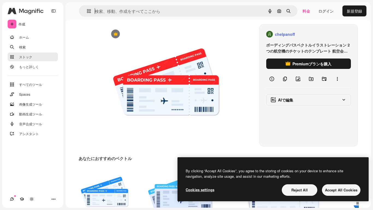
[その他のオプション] (337, 78)
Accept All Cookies (341, 189)
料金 (306, 11)
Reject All (299, 189)
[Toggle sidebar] (53, 11)
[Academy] (21, 199)
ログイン (326, 11)
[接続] (12, 199)
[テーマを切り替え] (31, 199)
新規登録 (354, 11)
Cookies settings (200, 189)
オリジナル (143, 34)
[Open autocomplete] (86, 11)
